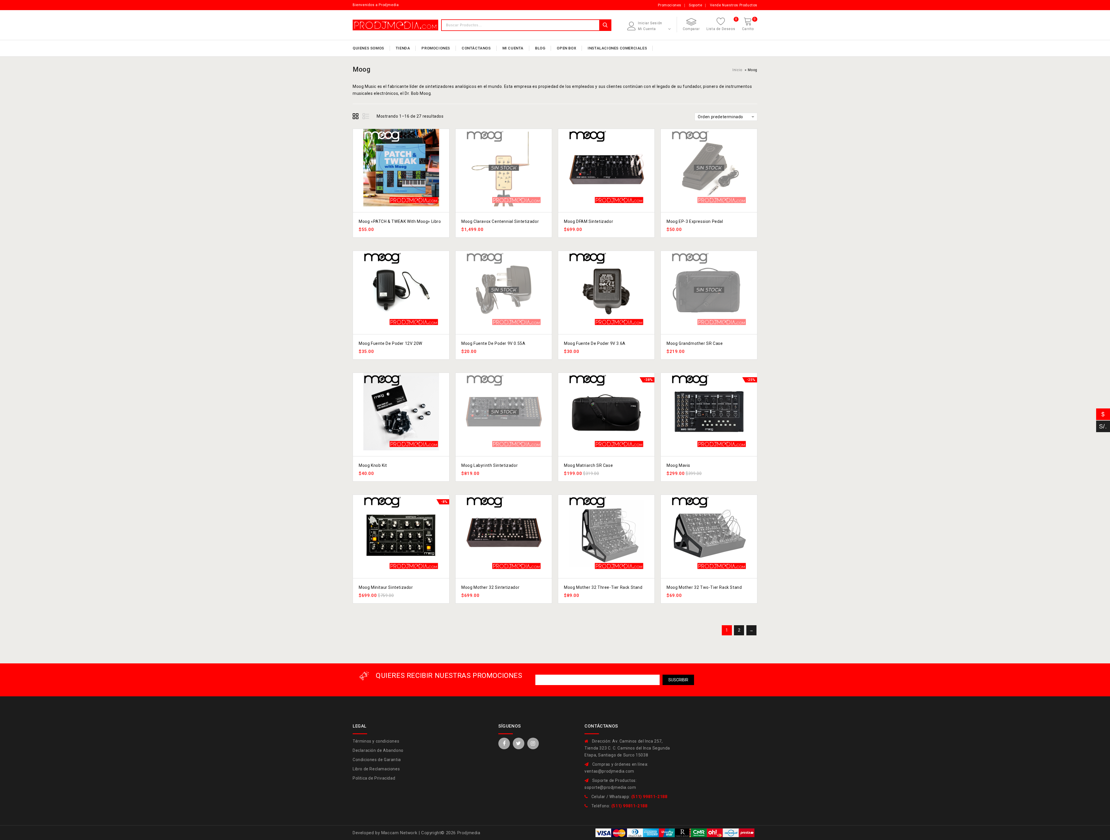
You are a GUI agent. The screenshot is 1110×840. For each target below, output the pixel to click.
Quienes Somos (368, 48)
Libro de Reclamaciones (376, 769)
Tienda (403, 48)
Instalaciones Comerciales (617, 48)
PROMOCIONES (435, 48)
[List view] (366, 117)
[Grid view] (356, 117)
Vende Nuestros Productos (733, 5)
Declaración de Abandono (378, 750)
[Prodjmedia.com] (395, 25)
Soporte (695, 5)
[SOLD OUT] (504, 167)
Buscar (605, 25)
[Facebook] (504, 743)
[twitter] (518, 743)
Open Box (566, 48)
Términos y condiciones (376, 741)
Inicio (737, 70)
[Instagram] (533, 743)
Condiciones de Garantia (377, 759)
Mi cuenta (512, 48)
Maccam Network (400, 832)
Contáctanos (476, 48)
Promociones (669, 5)
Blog (540, 48)
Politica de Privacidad (374, 778)
